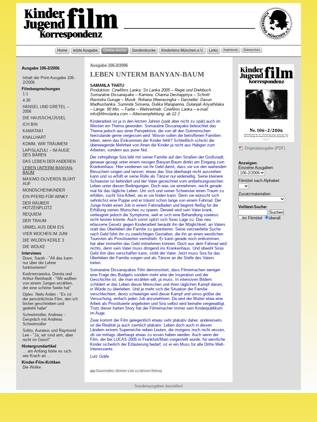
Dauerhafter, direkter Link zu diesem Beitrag (128, 371)
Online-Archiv (114, 50)
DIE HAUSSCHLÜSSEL (44, 118)
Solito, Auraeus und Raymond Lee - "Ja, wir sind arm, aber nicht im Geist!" (49, 335)
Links (213, 50)
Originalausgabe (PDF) (264, 148)
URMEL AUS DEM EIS (43, 227)
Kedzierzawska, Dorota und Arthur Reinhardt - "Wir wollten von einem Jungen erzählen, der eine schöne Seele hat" (49, 281)
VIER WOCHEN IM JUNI (45, 233)
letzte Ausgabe (85, 50)
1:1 (25, 93)
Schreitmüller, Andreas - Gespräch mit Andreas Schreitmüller (44, 319)
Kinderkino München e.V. (182, 50)
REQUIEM (32, 214)
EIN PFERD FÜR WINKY (45, 196)
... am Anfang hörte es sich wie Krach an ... (47, 353)
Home (62, 50)
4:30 (26, 100)
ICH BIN (30, 124)
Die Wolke (32, 367)
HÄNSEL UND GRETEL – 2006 (46, 109)
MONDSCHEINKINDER (44, 190)
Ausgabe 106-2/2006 (109, 65)
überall (274, 218)
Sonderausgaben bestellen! (158, 386)
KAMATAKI (33, 131)
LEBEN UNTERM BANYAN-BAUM (48, 170)
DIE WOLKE (34, 246)
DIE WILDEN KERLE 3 (43, 240)
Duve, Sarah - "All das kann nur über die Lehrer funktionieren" (47, 263)
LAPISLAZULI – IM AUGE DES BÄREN (46, 152)
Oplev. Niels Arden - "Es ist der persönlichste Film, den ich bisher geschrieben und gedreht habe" (50, 301)
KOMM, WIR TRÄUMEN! (45, 143)
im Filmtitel (252, 218)
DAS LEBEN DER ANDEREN (49, 161)
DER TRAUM (34, 220)
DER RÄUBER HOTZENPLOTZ (37, 205)
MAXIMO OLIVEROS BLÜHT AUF (49, 181)
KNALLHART (34, 137)
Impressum (231, 49)
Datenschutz (252, 49)
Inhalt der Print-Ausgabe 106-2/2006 (49, 80)
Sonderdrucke (144, 50)
